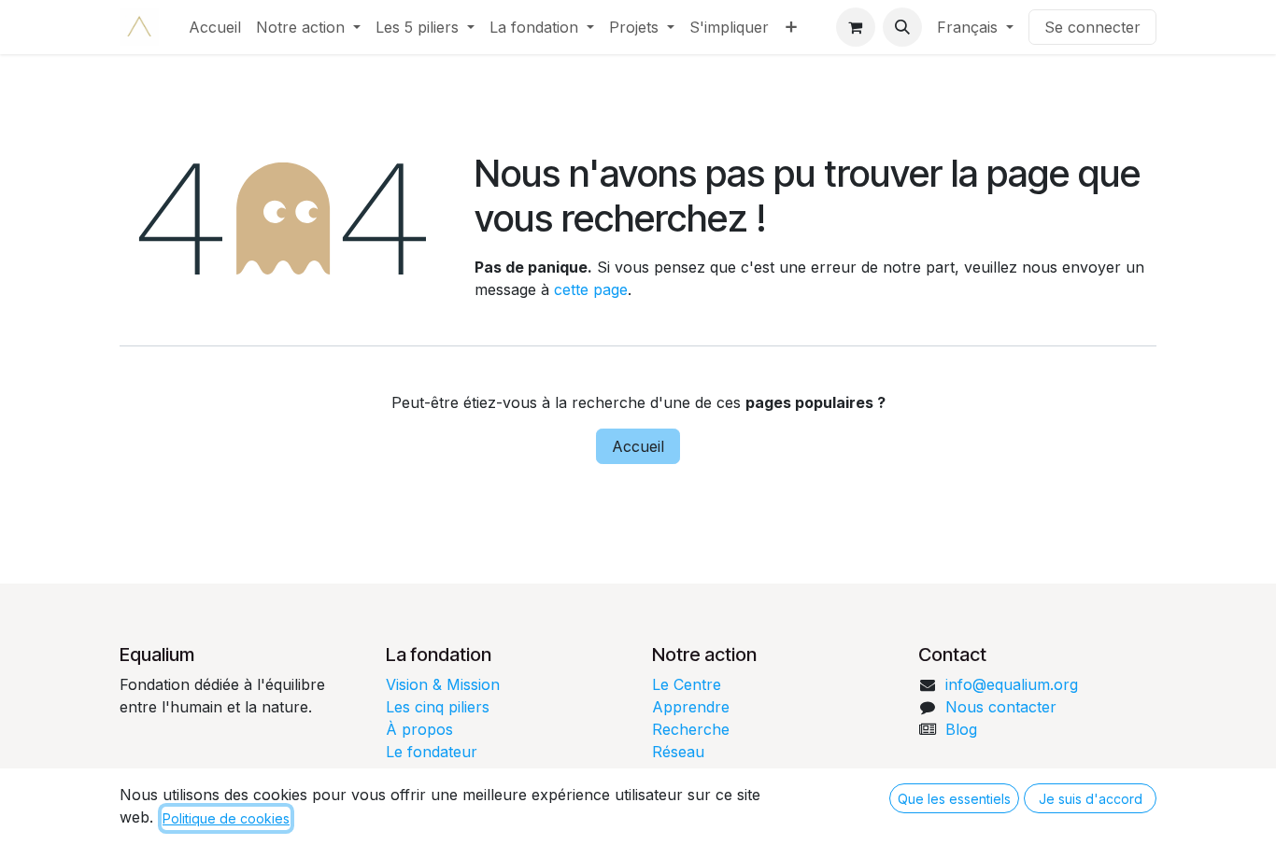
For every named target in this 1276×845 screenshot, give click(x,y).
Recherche (691, 729)
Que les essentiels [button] (954, 799)
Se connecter (1092, 27)
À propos (419, 729)
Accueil (638, 446)
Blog (961, 729)
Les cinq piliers (437, 706)
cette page (591, 289)
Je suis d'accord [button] (1090, 799)
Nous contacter (1000, 706)
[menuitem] (214, 27)
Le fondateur (431, 751)
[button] (902, 27)
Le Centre (686, 684)
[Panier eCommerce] (855, 27)
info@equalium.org (1011, 684)
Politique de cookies (226, 818)
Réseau (678, 751)
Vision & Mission (443, 684)
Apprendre (691, 706)
